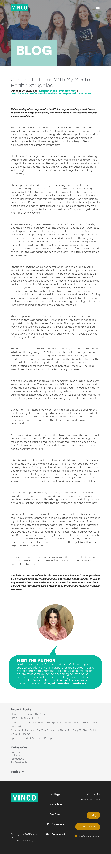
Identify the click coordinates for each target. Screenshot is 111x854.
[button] (97, 7)
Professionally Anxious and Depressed (52, 93)
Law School (17, 759)
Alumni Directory (87, 826)
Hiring (93, 815)
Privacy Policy (93, 794)
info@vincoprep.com (88, 836)
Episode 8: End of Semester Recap (31, 738)
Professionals (67, 90)
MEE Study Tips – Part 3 (25, 718)
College (15, 755)
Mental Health (19, 93)
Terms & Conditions (90, 799)
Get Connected (55, 834)
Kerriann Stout (48, 90)
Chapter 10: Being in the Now (28, 714)
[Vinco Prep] (19, 7)
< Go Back (85, 93)
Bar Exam (16, 752)
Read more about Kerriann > (67, 683)
